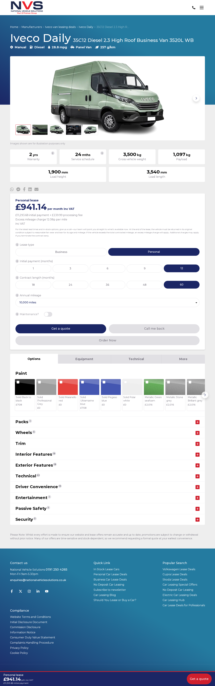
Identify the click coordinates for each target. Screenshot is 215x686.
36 (107, 284)
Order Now (107, 340)
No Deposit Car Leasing (109, 584)
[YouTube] (46, 592)
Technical (136, 359)
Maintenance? (29, 314)
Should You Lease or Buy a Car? (115, 600)
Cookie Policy (19, 653)
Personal (154, 251)
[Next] (205, 395)
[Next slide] (196, 98)
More (183, 359)
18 (33, 284)
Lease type (27, 244)
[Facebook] (11, 592)
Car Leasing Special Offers (180, 584)
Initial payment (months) (36, 261)
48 (144, 284)
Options (34, 359)
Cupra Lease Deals (175, 574)
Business (61, 252)
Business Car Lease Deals (110, 579)
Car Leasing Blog (105, 595)
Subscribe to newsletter (110, 589)
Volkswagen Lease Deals (179, 569)
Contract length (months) (37, 277)
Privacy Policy (19, 647)
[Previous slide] (18, 98)
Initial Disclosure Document (28, 622)
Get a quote (60, 328)
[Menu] (201, 7)
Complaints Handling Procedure (32, 642)
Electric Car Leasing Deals (180, 595)
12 (181, 268)
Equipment (84, 359)
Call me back (154, 328)
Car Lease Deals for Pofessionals (184, 605)
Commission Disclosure (25, 627)
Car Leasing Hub (174, 600)
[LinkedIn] (38, 592)
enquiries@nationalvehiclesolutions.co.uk (38, 580)
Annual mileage (30, 295)
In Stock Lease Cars (106, 569)
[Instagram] (29, 592)
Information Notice (22, 632)
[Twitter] (20, 592)
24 (70, 284)
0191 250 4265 (56, 569)
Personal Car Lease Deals (110, 574)
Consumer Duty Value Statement (32, 637)
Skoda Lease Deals (175, 579)
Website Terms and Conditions (30, 617)
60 (181, 284)
